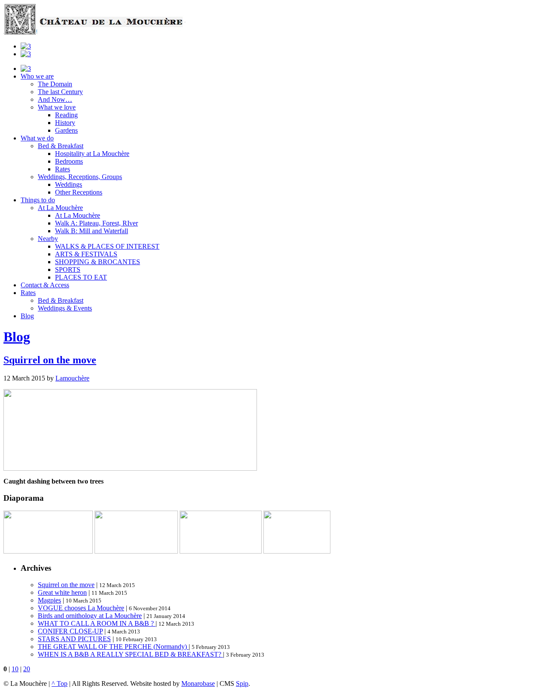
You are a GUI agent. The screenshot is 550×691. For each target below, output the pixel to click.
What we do (37, 138)
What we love (57, 107)
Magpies (49, 600)
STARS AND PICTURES (74, 638)
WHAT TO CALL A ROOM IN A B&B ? (97, 623)
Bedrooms (69, 161)
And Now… (55, 99)
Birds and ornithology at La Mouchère (90, 615)
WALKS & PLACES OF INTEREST (107, 246)
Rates (62, 169)
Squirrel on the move (49, 359)
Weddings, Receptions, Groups (80, 176)
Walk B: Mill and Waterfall (91, 230)
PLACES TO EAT (81, 277)
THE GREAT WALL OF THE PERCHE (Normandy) (113, 646)
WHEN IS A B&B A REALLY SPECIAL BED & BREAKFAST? (130, 654)
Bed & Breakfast (60, 145)
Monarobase (198, 683)
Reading (66, 115)
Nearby (48, 238)
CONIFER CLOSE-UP (70, 631)
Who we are (37, 76)
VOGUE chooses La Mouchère (81, 608)
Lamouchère (72, 378)
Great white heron (62, 592)
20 (26, 669)
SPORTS (67, 269)
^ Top (59, 683)
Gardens (66, 130)
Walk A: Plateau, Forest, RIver (96, 223)
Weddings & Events (65, 308)
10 (15, 669)
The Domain (55, 84)
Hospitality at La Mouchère (92, 153)
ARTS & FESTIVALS (86, 254)
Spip (242, 683)
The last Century (60, 91)
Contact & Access (45, 285)
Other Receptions (78, 192)
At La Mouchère (60, 207)
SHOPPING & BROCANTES (97, 261)
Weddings (68, 184)
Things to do (38, 200)
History (65, 122)
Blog (27, 316)
